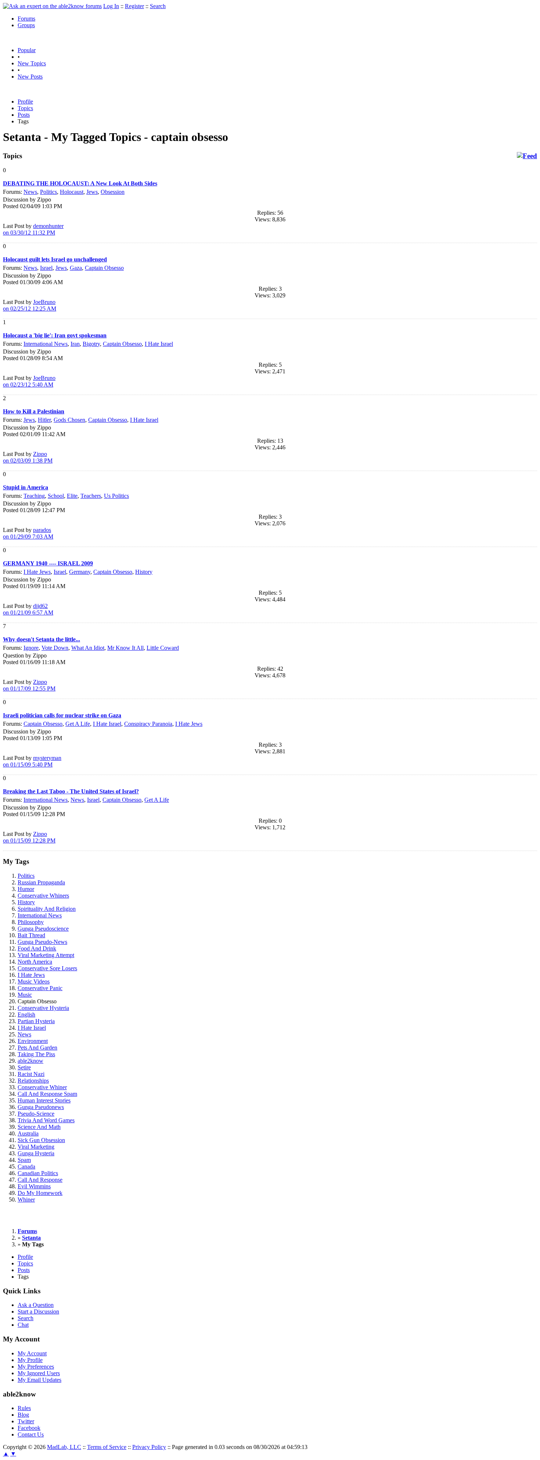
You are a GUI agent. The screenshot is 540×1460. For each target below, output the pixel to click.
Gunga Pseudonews (41, 1107)
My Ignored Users (39, 1373)
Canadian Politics (38, 1173)
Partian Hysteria (36, 1021)
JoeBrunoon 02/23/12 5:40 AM (29, 381)
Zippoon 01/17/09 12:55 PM (29, 685)
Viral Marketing (36, 1147)
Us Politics (116, 496)
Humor (26, 889)
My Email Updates (39, 1380)
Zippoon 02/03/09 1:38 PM (28, 457)
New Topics (32, 63)
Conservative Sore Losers (47, 968)
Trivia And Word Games (46, 1120)
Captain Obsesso (104, 268)
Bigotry (91, 344)
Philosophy (31, 922)
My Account (32, 1353)
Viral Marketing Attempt (46, 955)
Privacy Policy (149, 1447)
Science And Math (39, 1127)
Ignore (31, 648)
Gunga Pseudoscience (43, 928)
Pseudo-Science (36, 1114)
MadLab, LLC (64, 1447)
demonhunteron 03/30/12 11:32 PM (33, 229)
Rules (24, 1408)
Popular (27, 50)
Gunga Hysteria (36, 1153)
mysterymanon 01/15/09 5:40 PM (32, 761)
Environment (33, 1041)
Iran (75, 344)
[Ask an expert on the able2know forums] (52, 6)
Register (134, 6)
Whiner (26, 1199)
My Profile (30, 1360)
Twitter (26, 1421)
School (56, 496)
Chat (23, 1325)
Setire (24, 1067)
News (30, 192)
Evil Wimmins (34, 1186)
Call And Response (40, 1180)
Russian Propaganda (41, 882)
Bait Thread (31, 935)
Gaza (76, 268)
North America (35, 962)
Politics (48, 192)
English (26, 1014)
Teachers (90, 496)
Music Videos (34, 981)
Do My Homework (40, 1193)
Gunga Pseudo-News (42, 942)
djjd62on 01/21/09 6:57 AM (28, 609)
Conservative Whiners (43, 895)
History (143, 572)
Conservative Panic (40, 988)
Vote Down (55, 648)
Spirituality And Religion (47, 909)
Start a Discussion (38, 1311)
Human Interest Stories (44, 1100)
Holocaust (71, 192)
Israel (46, 268)
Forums (26, 18)
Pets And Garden (37, 1047)
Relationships (33, 1080)
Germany (79, 572)
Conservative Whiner (42, 1087)
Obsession (113, 192)
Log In (111, 6)
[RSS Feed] (527, 156)
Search (158, 6)
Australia (28, 1133)
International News (46, 344)
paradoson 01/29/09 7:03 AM (28, 533)
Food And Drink (37, 948)
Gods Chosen (69, 420)
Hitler (44, 420)
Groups (26, 25)
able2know (30, 1061)
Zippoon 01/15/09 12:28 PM (29, 837)
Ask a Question (36, 1305)
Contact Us (31, 1434)
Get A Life (77, 724)
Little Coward (163, 648)
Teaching (34, 496)
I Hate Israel (159, 344)
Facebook (29, 1428)
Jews (92, 192)
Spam (24, 1160)
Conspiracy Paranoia (148, 724)
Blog (23, 1415)
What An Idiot (87, 648)
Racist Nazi (31, 1074)
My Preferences (36, 1366)
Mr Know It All (125, 648)
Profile (25, 101)
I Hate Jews (37, 572)
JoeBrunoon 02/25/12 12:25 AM (29, 305)
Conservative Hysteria (43, 1008)
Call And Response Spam (47, 1094)
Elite (72, 496)
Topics (25, 108)
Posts (24, 115)
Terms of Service (106, 1447)
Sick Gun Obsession (41, 1140)
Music (25, 995)
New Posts (30, 76)
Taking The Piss (36, 1054)
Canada (26, 1166)
